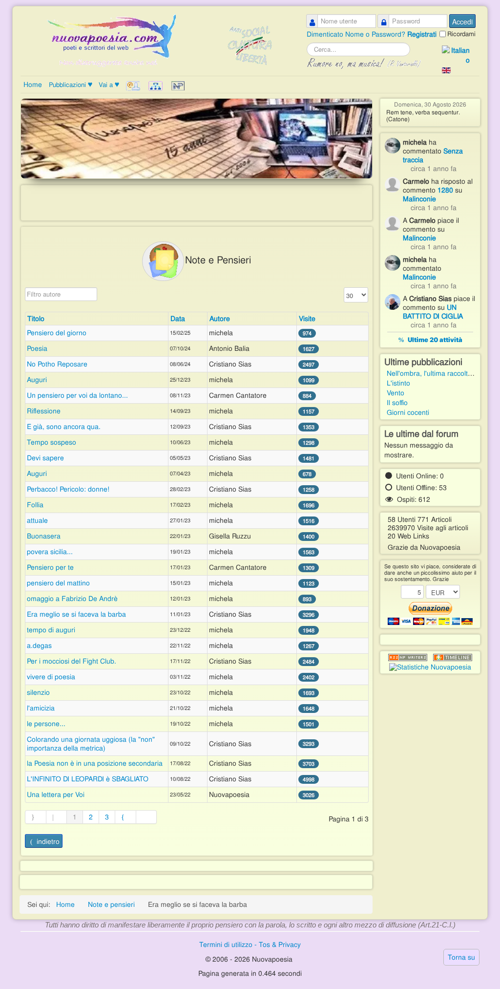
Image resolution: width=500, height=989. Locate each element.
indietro (48, 841)
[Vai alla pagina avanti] (125, 817)
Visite (307, 318)
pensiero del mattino (58, 583)
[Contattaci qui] (134, 86)
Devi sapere (45, 457)
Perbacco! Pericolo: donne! (68, 489)
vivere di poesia (51, 676)
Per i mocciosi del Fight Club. (71, 661)
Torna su (461, 957)
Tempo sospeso (51, 442)
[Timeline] (452, 657)
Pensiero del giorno (56, 332)
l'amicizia (41, 708)
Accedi (462, 21)
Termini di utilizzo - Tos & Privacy (250, 944)
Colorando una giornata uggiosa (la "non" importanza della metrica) (91, 743)
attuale (37, 520)
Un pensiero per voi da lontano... (77, 395)
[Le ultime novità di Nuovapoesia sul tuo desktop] (407, 657)
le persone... (46, 723)
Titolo (35, 318)
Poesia (37, 348)
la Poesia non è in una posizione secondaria (95, 763)
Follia (35, 504)
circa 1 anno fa (434, 168)
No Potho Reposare (57, 364)
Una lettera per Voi (55, 794)
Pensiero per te (50, 567)
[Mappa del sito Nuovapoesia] (156, 86)
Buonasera (44, 536)
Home (32, 84)
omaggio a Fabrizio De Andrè (72, 598)
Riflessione (44, 411)
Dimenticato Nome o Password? (357, 34)
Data (177, 318)
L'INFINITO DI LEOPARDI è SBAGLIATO (87, 778)
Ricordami (461, 34)
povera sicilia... (50, 551)
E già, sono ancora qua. (64, 426)
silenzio (38, 692)
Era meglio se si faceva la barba (76, 614)
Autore (219, 318)
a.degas (39, 645)
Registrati (422, 34)
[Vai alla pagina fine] (146, 817)
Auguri (37, 379)
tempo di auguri (51, 629)
